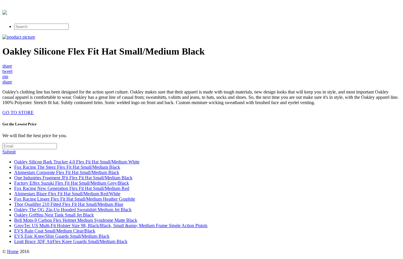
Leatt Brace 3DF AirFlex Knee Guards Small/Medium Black (70, 241)
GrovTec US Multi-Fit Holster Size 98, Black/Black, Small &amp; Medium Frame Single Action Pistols (110, 225)
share (7, 65)
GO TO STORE (18, 112)
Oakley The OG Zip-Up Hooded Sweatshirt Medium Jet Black (73, 209)
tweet (7, 71)
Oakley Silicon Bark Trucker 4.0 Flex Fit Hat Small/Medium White (77, 161)
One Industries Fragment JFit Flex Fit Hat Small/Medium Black (73, 177)
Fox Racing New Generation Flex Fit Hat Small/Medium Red (71, 188)
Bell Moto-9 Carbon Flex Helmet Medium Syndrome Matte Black (75, 220)
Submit (9, 151)
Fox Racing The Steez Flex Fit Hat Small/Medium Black (67, 167)
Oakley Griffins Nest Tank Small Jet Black (54, 214)
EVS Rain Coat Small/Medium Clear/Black (54, 230)
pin (5, 76)
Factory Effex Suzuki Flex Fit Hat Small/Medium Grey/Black (71, 183)
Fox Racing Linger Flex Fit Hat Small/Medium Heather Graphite (74, 198)
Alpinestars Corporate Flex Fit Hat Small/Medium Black (66, 172)
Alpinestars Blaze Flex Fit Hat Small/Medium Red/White (67, 193)
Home (13, 251)
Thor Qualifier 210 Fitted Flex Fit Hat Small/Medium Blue (68, 204)
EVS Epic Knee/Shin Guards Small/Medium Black (61, 236)
